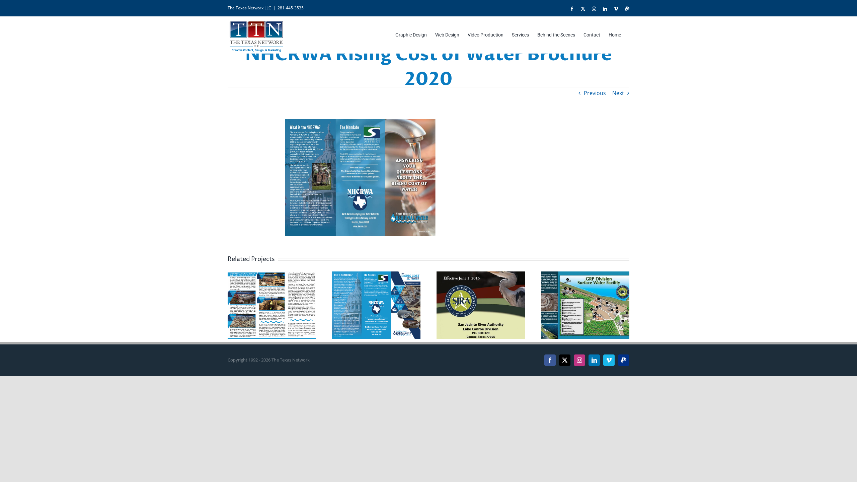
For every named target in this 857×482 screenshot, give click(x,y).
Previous (595, 93)
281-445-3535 (291, 8)
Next (618, 93)
